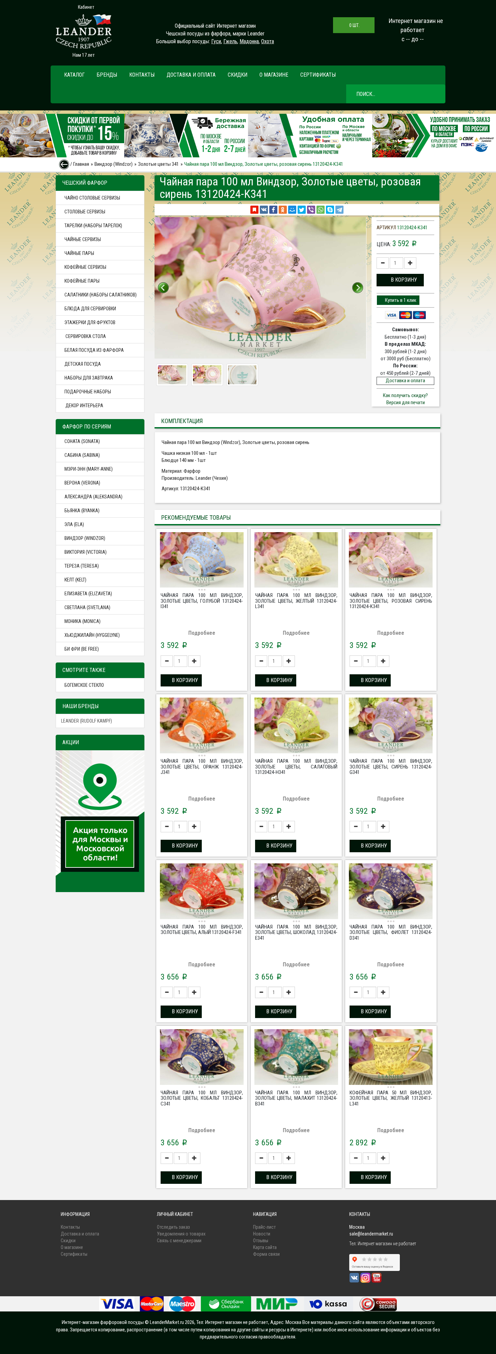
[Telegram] (339, 210)
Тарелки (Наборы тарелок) (93, 225)
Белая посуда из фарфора (94, 350)
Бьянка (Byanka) (82, 510)
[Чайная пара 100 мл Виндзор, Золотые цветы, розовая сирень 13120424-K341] (391, 561)
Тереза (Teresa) (81, 566)
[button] (400, 280)
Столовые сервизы (84, 211)
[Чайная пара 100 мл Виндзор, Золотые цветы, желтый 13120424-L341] (296, 561)
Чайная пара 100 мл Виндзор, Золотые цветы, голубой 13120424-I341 (202, 600)
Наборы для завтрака (88, 378)
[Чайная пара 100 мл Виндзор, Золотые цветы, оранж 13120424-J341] (202, 726)
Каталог (74, 75)
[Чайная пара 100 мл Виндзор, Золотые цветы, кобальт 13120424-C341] (202, 1058)
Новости (261, 1233)
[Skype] (330, 210)
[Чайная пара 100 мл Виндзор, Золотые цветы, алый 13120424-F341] (202, 892)
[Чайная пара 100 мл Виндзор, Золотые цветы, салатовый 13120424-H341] (296, 726)
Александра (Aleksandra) (93, 496)
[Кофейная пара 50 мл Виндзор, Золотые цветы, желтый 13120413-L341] (391, 1058)
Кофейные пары (82, 281)
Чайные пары (79, 253)
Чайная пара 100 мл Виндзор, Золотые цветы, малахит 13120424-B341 (296, 1098)
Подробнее (201, 633)
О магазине (273, 75)
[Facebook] (273, 210)
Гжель (230, 41)
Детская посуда (82, 364)
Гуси (216, 41)
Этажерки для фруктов (89, 322)
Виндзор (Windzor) (113, 164)
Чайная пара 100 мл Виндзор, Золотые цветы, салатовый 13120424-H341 (296, 766)
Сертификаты (318, 75)
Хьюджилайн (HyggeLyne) (92, 635)
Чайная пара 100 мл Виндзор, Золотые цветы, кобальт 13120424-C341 (202, 1098)
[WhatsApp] (320, 210)
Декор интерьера (83, 405)
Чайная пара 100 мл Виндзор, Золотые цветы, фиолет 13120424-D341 (391, 932)
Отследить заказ (173, 1227)
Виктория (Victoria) (85, 552)
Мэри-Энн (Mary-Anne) (88, 469)
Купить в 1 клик (400, 300)
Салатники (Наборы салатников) (100, 294)
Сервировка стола (85, 336)
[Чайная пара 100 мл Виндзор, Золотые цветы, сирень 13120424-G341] (391, 726)
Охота (267, 41)
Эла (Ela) (74, 524)
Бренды (107, 75)
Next (357, 287)
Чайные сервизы (82, 239)
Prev (163, 287)
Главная (81, 164)
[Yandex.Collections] (254, 210)
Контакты (142, 75)
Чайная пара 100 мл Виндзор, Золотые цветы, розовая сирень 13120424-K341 (391, 600)
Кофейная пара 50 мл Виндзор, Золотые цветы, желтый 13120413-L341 (391, 1098)
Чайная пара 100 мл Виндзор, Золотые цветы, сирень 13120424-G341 (391, 766)
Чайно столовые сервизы (92, 198)
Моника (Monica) (82, 621)
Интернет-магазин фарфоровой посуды (103, 1322)
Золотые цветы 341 (158, 164)
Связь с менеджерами (179, 1240)
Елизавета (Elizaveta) (88, 593)
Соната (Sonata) (82, 441)
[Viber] (311, 210)
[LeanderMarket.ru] (83, 31)
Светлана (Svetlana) (87, 607)
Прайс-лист (264, 1227)
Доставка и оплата (191, 75)
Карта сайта (265, 1247)
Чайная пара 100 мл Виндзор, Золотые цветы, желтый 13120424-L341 (296, 600)
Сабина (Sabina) (82, 455)
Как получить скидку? (405, 395)
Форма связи (266, 1254)
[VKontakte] (264, 210)
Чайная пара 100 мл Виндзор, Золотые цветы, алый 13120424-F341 (202, 930)
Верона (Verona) (82, 483)
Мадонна (249, 41)
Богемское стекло (84, 685)
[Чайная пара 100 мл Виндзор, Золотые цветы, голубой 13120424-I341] (202, 561)
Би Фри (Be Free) (81, 649)
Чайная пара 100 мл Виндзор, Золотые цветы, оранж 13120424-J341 (202, 766)
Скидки (237, 75)
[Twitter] (302, 210)
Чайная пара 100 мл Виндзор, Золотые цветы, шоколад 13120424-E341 (296, 932)
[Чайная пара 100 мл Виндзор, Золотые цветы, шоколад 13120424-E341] (296, 892)
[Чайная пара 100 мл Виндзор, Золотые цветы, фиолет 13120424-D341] (391, 892)
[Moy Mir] (292, 210)
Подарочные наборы (87, 391)
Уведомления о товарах (181, 1233)
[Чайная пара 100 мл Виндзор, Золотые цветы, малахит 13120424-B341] (296, 1058)
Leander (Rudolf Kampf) (86, 721)
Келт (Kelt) (75, 579)
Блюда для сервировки (90, 308)
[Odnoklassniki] (283, 210)
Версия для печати (405, 402)
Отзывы (260, 1240)
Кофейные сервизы (85, 267)
